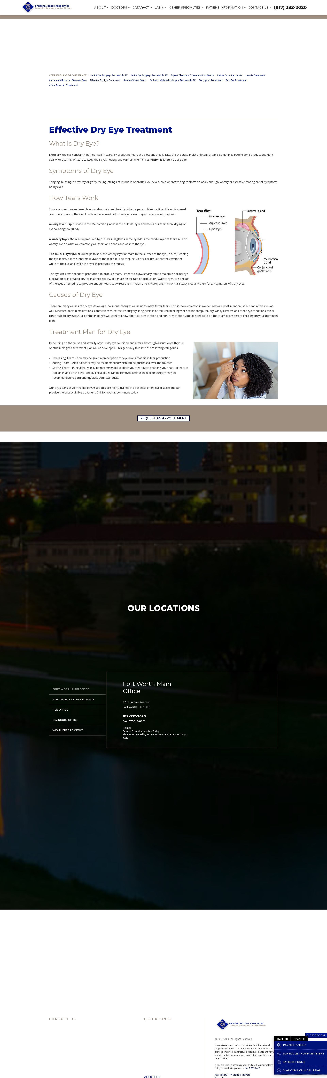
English (282, 1039)
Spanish (299, 1039)
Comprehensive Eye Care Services (68, 75)
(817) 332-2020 (290, 7)
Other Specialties (185, 7)
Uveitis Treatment (255, 75)
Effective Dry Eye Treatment (105, 80)
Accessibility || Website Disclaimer (232, 1074)
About (100, 7)
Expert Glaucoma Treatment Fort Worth (192, 75)
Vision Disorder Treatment (63, 85)
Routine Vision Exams (135, 80)
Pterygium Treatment (210, 80)
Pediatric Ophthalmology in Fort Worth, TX (173, 80)
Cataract (141, 7)
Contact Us (258, 7)
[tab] (77, 689)
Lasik (159, 7)
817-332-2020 (134, 716)
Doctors (119, 7)
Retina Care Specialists (229, 75)
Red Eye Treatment (236, 80)
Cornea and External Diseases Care (68, 80)
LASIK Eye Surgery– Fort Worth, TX (109, 75)
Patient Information (224, 7)
